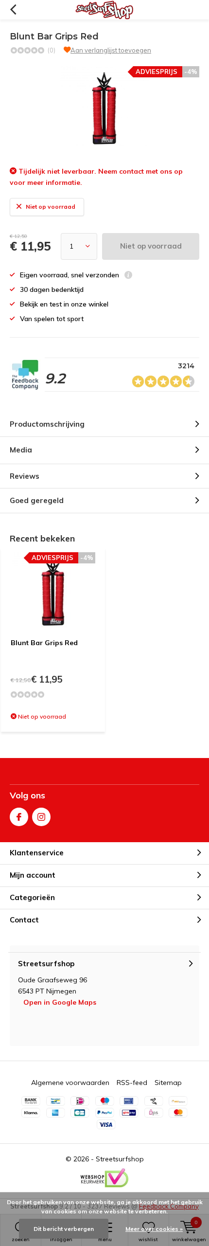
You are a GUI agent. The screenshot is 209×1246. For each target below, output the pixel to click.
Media (21, 449)
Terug (13, 9)
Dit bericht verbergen (64, 1228)
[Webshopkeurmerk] (104, 1178)
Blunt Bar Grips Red (44, 642)
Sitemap (168, 1082)
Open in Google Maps (59, 1002)
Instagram (41, 817)
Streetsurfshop (120, 1159)
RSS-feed (132, 1082)
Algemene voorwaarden (70, 1082)
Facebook (19, 817)
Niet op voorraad (151, 246)
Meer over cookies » (154, 1228)
